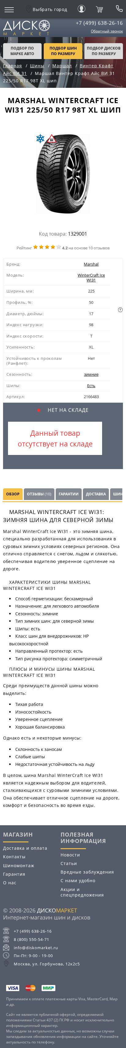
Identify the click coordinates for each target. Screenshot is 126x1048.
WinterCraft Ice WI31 (91, 277)
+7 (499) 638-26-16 (99, 23)
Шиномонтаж (18, 865)
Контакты (14, 857)
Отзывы (39, 494)
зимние (91, 374)
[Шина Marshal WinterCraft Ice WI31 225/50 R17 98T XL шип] (63, 175)
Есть (91, 385)
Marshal (91, 264)
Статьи (69, 863)
